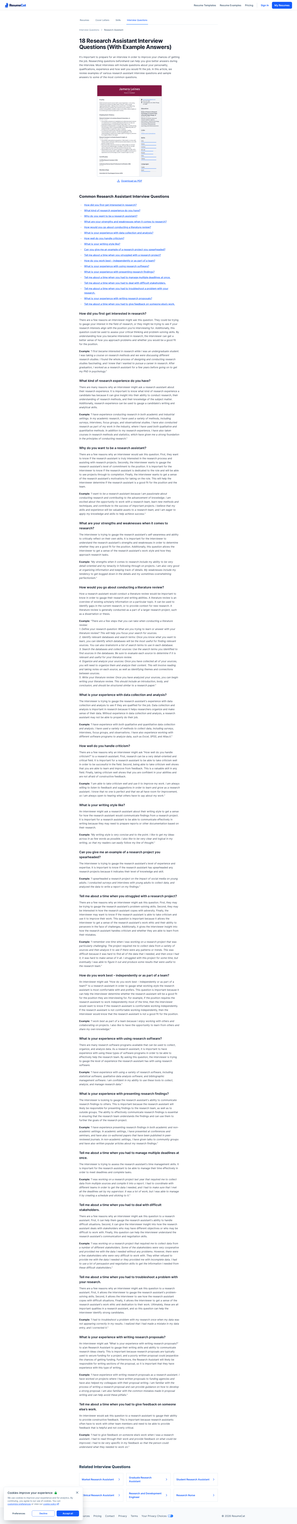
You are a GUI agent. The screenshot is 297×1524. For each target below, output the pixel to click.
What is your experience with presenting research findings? (119, 271)
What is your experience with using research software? (116, 266)
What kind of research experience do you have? (112, 210)
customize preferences (19, 1504)
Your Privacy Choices (154, 1515)
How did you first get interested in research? (110, 204)
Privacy (122, 1515)
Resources (84, 1515)
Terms (134, 1515)
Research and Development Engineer (145, 1495)
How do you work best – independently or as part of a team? (119, 260)
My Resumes (282, 5)
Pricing (249, 5)
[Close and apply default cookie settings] (77, 1492)
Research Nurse (185, 1495)
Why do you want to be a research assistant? (110, 216)
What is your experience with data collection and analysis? (118, 232)
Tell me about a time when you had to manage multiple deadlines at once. (127, 277)
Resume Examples (230, 5)
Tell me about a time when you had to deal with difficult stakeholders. (125, 282)
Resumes (84, 20)
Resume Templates (205, 5)
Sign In (265, 5)
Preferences (18, 1513)
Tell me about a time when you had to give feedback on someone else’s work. (129, 304)
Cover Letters (102, 20)
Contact (110, 1515)
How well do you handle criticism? (104, 238)
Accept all (68, 1513)
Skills (118, 20)
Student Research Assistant (192, 1479)
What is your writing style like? (102, 243)
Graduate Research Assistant (140, 1479)
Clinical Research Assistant (98, 1495)
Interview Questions (137, 20)
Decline (43, 1513)
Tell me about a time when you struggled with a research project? (122, 255)
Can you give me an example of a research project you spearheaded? (124, 249)
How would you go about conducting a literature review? (117, 227)
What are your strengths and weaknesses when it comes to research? (125, 221)
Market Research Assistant (98, 1479)
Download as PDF (131, 180)
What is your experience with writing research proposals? (118, 298)
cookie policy (49, 1504)
